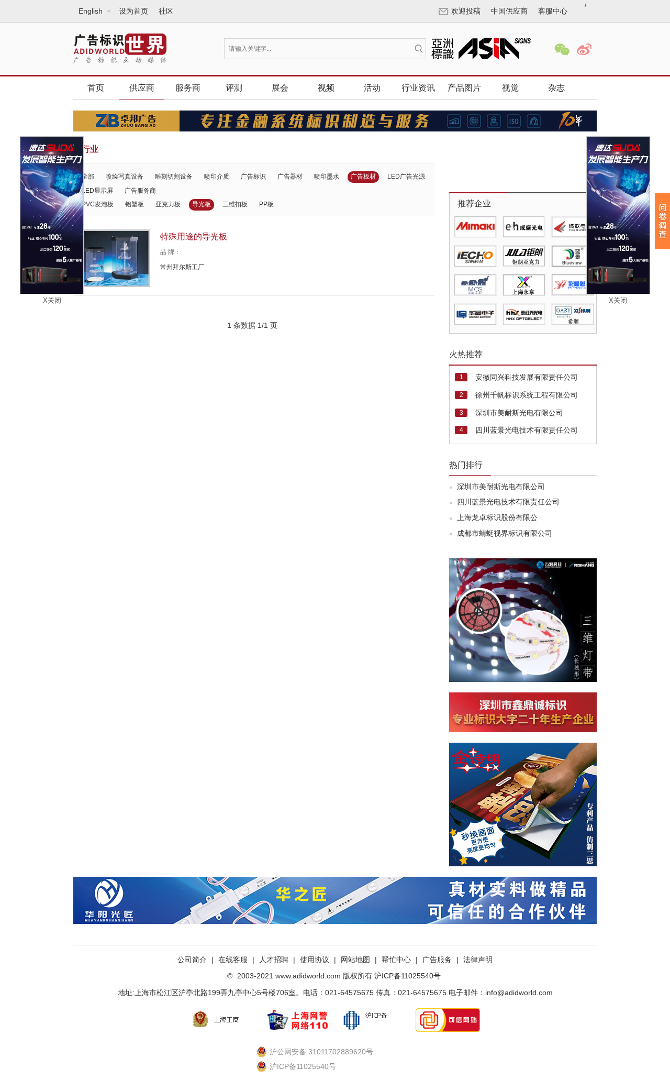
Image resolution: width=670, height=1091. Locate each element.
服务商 (187, 87)
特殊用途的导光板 (193, 236)
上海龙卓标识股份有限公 (497, 517)
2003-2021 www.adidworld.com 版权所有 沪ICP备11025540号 (338, 976)
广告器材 (290, 176)
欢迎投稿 (466, 11)
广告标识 (253, 176)
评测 (234, 87)
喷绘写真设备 (124, 176)
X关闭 (52, 300)
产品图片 (464, 87)
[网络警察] (297, 1020)
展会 (280, 87)
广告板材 (363, 176)
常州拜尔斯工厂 (182, 267)
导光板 (201, 204)
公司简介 (192, 959)
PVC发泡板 (98, 204)
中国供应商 (509, 11)
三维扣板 (235, 204)
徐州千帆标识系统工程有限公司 (526, 395)
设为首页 (133, 11)
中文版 (90, 35)
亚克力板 (168, 204)
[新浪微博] (583, 49)
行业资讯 (418, 87)
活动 (372, 87)
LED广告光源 (406, 176)
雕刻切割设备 (174, 176)
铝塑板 (134, 204)
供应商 (141, 87)
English (91, 51)
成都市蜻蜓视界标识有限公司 (504, 533)
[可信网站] (448, 1020)
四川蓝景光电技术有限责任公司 (526, 430)
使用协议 (314, 959)
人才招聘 (273, 959)
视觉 (510, 87)
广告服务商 (140, 190)
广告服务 (437, 959)
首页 (95, 87)
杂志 (556, 87)
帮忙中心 (396, 959)
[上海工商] (221, 1020)
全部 (88, 176)
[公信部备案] (372, 1020)
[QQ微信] (562, 49)
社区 (166, 11)
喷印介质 (216, 176)
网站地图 (355, 959)
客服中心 (552, 11)
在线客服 (233, 959)
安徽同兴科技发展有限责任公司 (526, 377)
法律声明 (478, 959)
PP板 (266, 204)
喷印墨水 (326, 176)
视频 (326, 87)
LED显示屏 (97, 190)
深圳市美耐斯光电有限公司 (519, 413)
